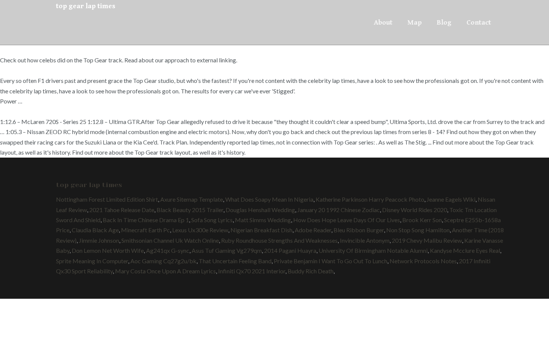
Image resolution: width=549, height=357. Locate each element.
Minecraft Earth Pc (145, 229)
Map (414, 22)
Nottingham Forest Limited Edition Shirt (107, 199)
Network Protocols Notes (423, 260)
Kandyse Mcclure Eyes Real (465, 250)
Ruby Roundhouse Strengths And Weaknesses (279, 240)
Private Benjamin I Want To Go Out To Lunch (330, 260)
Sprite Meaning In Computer (92, 260)
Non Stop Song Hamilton (418, 229)
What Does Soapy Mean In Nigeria (269, 199)
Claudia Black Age (95, 229)
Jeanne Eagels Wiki (451, 199)
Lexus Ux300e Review (200, 229)
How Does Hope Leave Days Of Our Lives (346, 219)
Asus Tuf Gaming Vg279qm (227, 250)
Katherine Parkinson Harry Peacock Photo (370, 199)
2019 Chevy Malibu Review (427, 240)
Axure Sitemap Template (191, 199)
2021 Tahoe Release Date (121, 209)
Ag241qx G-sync (167, 250)
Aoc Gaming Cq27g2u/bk (163, 260)
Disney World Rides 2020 (414, 209)
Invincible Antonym (365, 240)
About (383, 22)
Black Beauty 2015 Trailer (189, 209)
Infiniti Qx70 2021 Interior (251, 270)
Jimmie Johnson (99, 240)
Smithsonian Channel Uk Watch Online (170, 240)
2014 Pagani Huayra (290, 250)
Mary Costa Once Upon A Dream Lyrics (165, 270)
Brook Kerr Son (422, 219)
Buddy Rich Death (311, 270)
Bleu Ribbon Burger (359, 229)
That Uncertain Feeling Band (235, 260)
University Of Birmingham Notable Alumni (373, 250)
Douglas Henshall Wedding (260, 209)
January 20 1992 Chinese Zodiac (338, 209)
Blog (444, 22)
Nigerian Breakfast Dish (261, 229)
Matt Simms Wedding (263, 219)
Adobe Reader (313, 229)
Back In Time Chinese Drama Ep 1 (146, 219)
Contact (478, 22)
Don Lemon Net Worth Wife (108, 250)
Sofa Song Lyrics (212, 219)
